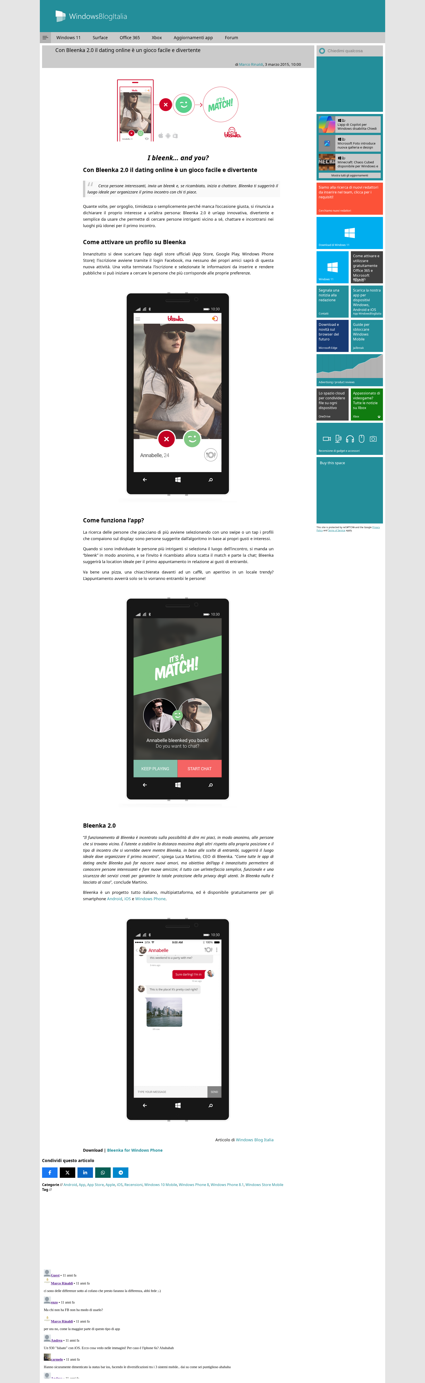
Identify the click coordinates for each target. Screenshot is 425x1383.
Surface (100, 38)
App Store (95, 1184)
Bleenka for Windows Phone (135, 1150)
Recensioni (133, 1184)
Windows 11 (68, 38)
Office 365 (130, 38)
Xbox (157, 38)
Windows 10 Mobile (160, 1184)
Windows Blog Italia (255, 1139)
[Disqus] (178, 1323)
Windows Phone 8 (194, 1184)
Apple (110, 1184)
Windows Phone (150, 898)
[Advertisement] (177, 1227)
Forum (231, 38)
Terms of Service (336, 530)
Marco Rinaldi (251, 64)
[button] (45, 37)
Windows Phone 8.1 (227, 1184)
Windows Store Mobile (264, 1184)
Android (114, 898)
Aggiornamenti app (193, 38)
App (82, 1184)
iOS (127, 898)
